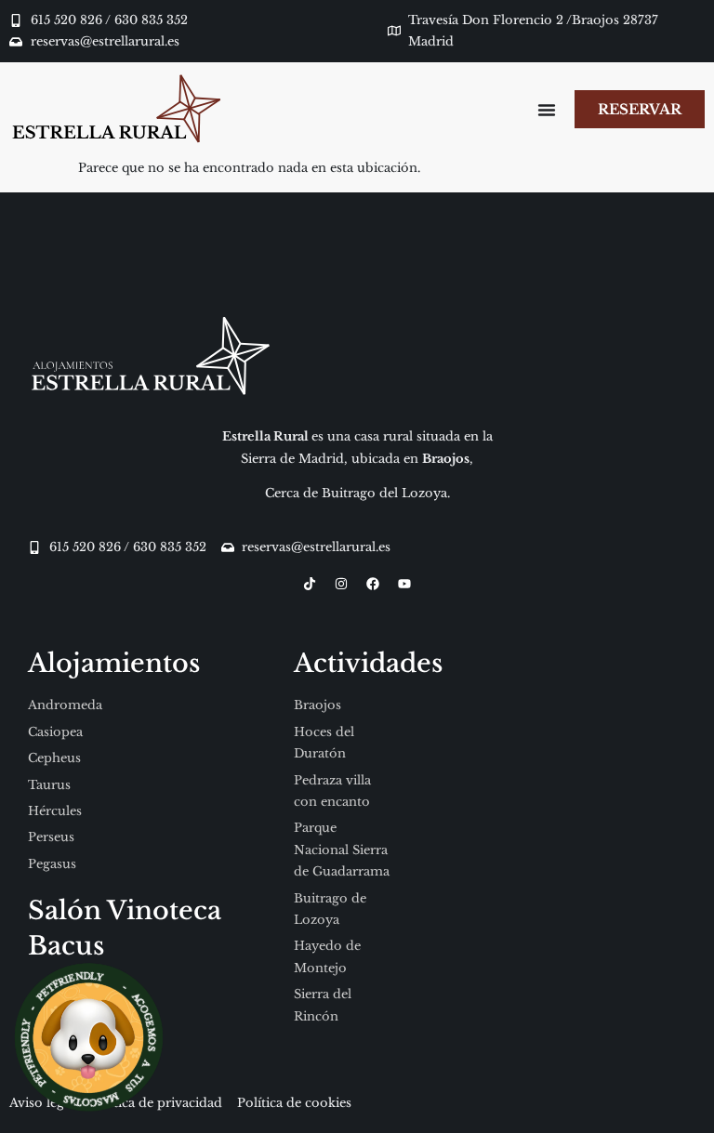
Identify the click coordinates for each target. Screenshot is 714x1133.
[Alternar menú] (546, 109)
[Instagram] (341, 583)
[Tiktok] (309, 583)
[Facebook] (372, 583)
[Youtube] (404, 583)
